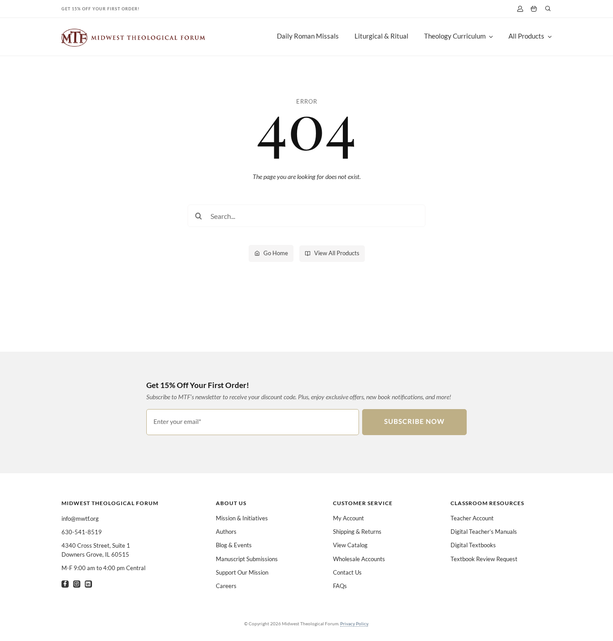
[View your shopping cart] (533, 9)
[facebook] (65, 584)
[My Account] (520, 8)
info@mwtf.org (80, 518)
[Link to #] (548, 8)
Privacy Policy (354, 623)
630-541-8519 (81, 532)
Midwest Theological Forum (109, 503)
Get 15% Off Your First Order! (100, 8)
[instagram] (76, 584)
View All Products (336, 253)
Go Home (275, 253)
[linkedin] (88, 584)
